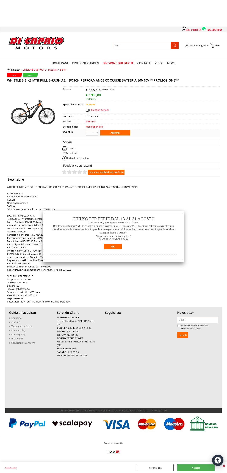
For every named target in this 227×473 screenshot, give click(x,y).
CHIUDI (224, 466)
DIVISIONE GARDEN (85, 63)
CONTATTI (144, 63)
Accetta (196, 467)
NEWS (171, 63)
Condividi (72, 153)
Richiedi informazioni (78, 158)
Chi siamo (16, 317)
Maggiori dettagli (100, 109)
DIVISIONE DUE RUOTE (118, 63)
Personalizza (155, 467)
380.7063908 (214, 29)
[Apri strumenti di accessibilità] (217, 460)
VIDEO (159, 63)
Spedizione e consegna (23, 342)
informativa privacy (192, 328)
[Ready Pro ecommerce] (113, 452)
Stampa (71, 148)
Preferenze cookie (113, 443)
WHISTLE (91, 121)
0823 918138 (193, 29)
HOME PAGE (60, 63)
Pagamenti (17, 338)
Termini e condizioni (21, 326)
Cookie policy (10, 467)
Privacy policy (18, 330)
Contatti (15, 322)
